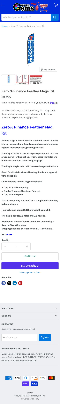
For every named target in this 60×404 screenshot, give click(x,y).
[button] (8, 80)
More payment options (30, 272)
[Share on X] (9, 283)
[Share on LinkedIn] (15, 283)
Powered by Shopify (30, 399)
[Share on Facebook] (3, 283)
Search (30, 393)
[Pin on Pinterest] (20, 283)
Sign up (45, 337)
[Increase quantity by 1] (27, 246)
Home (4, 26)
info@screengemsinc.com (25, 360)
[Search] (55, 17)
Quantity (5, 240)
